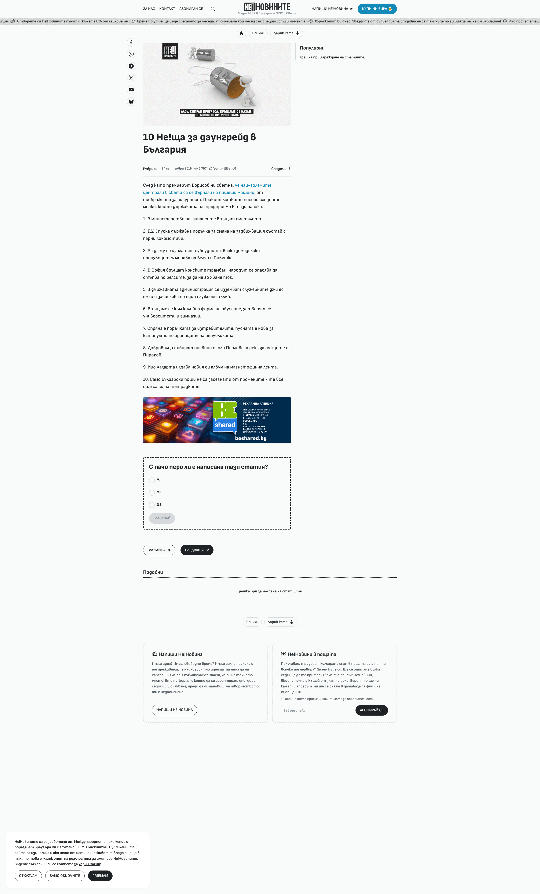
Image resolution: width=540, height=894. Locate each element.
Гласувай (162, 518)
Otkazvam (28, 875)
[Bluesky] (131, 101)
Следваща (194, 550)
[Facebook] (131, 42)
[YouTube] (131, 90)
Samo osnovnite (65, 875)
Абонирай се (191, 9)
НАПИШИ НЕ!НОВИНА (174, 710)
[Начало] (241, 33)
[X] (131, 78)
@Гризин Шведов (222, 169)
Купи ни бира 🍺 (377, 9)
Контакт (167, 9)
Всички (258, 33)
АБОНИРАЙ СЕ (372, 710)
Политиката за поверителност (347, 699)
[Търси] (211, 9)
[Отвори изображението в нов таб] (217, 84)
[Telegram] (131, 66)
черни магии (89, 864)
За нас (149, 9)
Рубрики (150, 169)
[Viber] (131, 54)
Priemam (100, 875)
